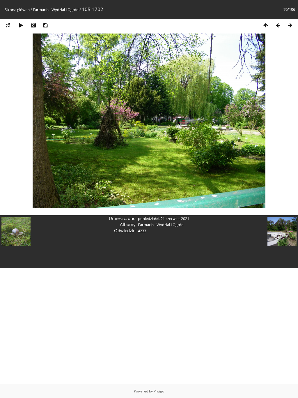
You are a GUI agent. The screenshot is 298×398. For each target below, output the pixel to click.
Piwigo (159, 391)
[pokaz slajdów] (21, 25)
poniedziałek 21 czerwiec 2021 (163, 218)
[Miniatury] (266, 25)
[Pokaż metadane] (33, 25)
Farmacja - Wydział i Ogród (56, 9)
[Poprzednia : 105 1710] (278, 25)
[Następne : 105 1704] (290, 25)
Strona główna (17, 9)
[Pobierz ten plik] (45, 25)
